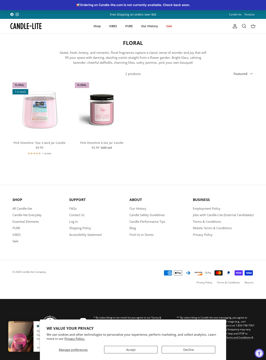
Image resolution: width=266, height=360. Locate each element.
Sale (169, 26)
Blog (132, 228)
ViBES (113, 26)
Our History (149, 26)
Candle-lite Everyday (27, 215)
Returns (249, 282)
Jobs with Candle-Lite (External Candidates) (223, 215)
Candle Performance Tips (147, 221)
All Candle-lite (22, 208)
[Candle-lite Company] (26, 26)
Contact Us (77, 215)
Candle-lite (235, 14)
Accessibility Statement (85, 235)
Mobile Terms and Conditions (234, 337)
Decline (188, 350)
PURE (129, 26)
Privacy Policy (203, 235)
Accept (130, 350)
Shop (97, 26)
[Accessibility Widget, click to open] (259, 353)
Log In (73, 221)
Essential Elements (25, 221)
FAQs (73, 208)
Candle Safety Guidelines (147, 215)
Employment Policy (206, 208)
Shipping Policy (80, 228)
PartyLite (249, 14)
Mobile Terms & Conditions (212, 228)
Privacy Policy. (74, 339)
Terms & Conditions (207, 221)
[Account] (234, 26)
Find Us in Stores (141, 235)
